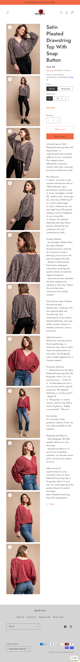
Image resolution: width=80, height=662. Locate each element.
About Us (20, 617)
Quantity (49, 115)
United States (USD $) (17, 649)
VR (72, 652)
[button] (7, 12)
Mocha (52, 88)
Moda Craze (58, 652)
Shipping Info (44, 617)
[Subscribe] (37, 627)
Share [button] (51, 504)
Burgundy (65, 88)
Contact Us (31, 617)
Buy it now (60, 136)
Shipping (49, 70)
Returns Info (58, 617)
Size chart (50, 107)
